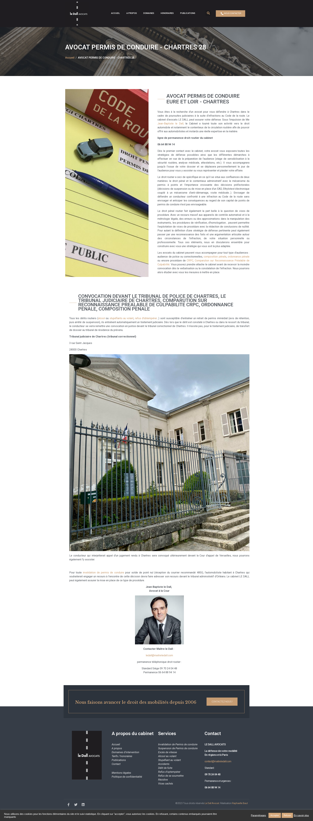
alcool (101, 318)
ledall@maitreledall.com (159, 655)
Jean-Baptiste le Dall (170, 123)
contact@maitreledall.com (218, 761)
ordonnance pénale (238, 256)
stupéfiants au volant (122, 318)
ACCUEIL (115, 13)
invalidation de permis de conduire (103, 572)
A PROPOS (131, 13)
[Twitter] (76, 804)
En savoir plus (301, 815)
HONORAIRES (167, 13)
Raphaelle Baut (240, 803)
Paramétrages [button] (258, 815)
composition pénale (215, 256)
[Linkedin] (83, 804)
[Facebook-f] (68, 804)
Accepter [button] (274, 815)
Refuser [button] (287, 815)
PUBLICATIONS (187, 13)
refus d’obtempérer (146, 318)
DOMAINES (148, 13)
